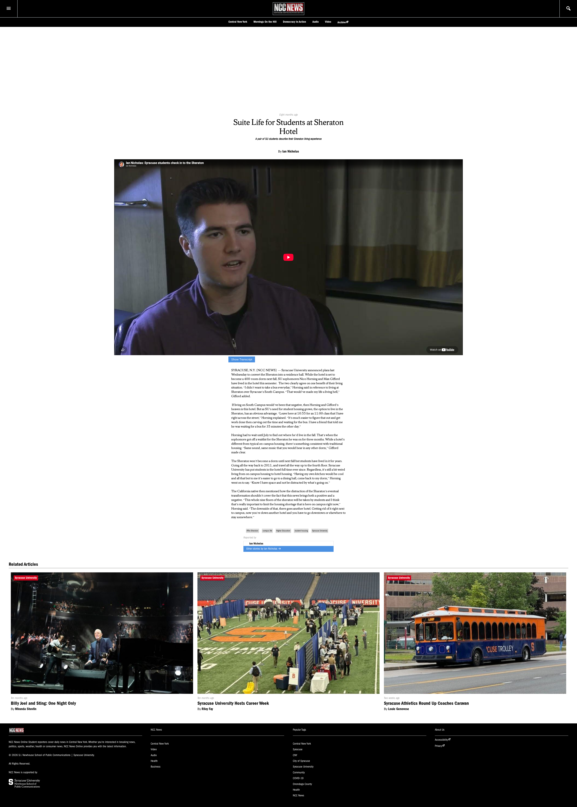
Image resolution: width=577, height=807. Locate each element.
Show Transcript (241, 359)
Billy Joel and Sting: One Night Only (43, 703)
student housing (301, 530)
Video (328, 21)
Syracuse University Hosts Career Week (233, 703)
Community (299, 772)
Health (154, 761)
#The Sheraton (252, 530)
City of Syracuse (301, 761)
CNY (295, 755)
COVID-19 (298, 778)
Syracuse (297, 749)
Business (155, 766)
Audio (315, 21)
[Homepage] (288, 13)
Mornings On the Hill (265, 21)
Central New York (237, 21)
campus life (267, 530)
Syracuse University (319, 530)
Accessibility (441, 739)
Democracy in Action (294, 21)
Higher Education (283, 530)
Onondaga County (302, 784)
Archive (341, 22)
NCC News (298, 795)
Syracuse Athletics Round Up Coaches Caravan (426, 703)
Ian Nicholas (271, 548)
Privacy (438, 746)
